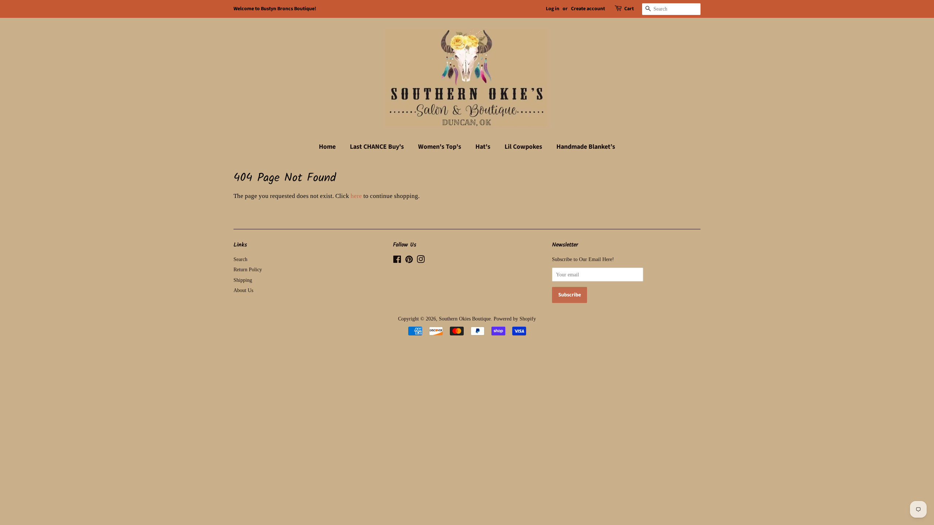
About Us (243, 290)
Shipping (243, 280)
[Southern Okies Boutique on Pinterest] (409, 261)
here (356, 195)
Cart (629, 8)
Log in (552, 8)
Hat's (482, 146)
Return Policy (248, 269)
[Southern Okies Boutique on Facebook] (397, 261)
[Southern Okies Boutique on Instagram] (421, 261)
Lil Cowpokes (523, 146)
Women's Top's (439, 146)
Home (327, 146)
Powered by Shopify (515, 319)
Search (240, 259)
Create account (588, 8)
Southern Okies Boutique (465, 319)
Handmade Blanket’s (585, 146)
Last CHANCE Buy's (377, 146)
